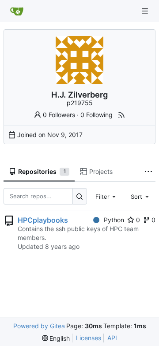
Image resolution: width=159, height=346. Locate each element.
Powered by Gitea (39, 326)
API (112, 338)
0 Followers (59, 114)
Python (114, 220)
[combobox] (106, 196)
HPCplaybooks (43, 220)
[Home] (16, 11)
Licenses (88, 338)
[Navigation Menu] (146, 11)
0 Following (96, 114)
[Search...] (79, 196)
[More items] (148, 172)
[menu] (56, 338)
